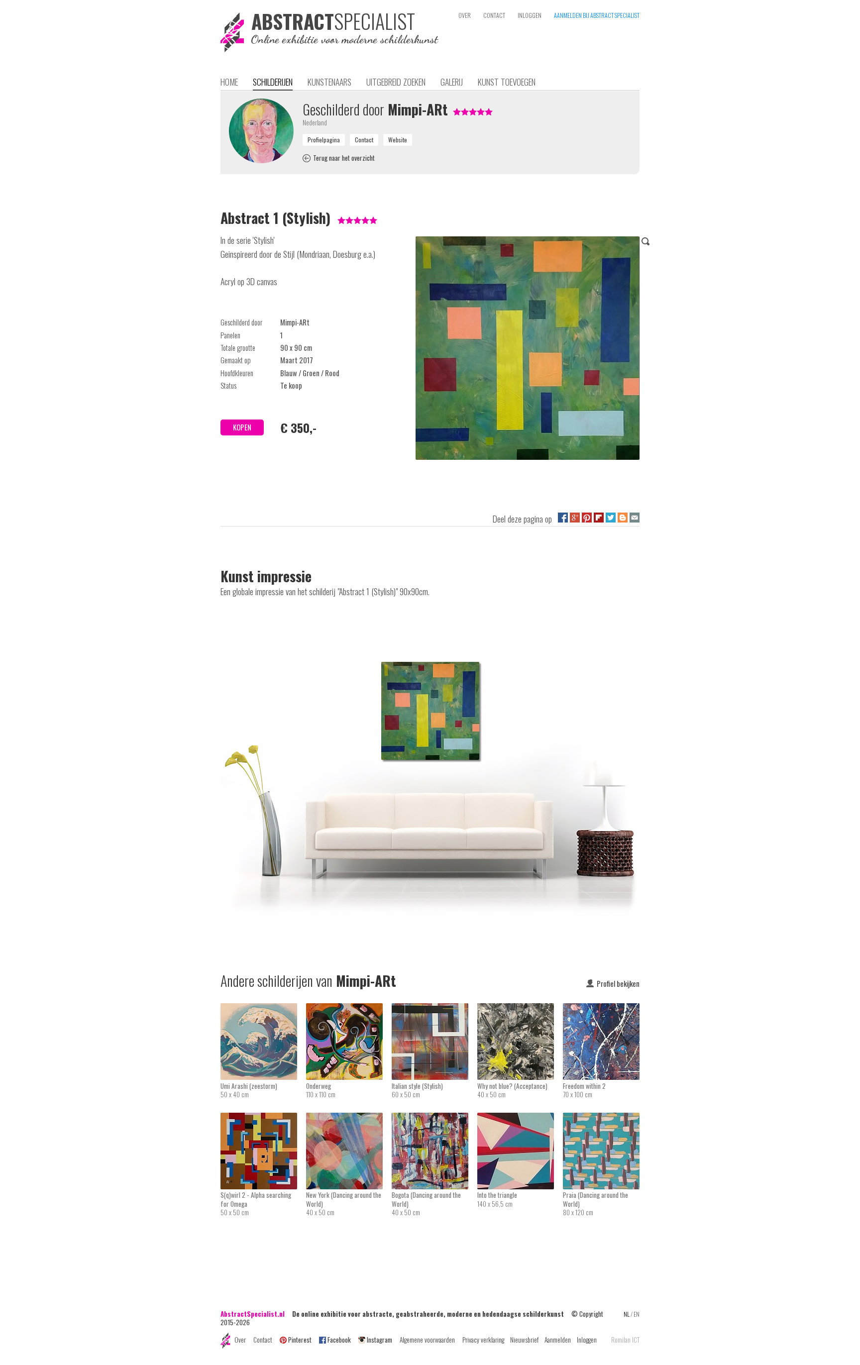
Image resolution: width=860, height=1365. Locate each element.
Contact (262, 1340)
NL (627, 1314)
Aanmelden (557, 1340)
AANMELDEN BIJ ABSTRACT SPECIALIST (597, 15)
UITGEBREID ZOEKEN (396, 81)
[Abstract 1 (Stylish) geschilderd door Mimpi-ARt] (528, 349)
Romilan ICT (625, 1340)
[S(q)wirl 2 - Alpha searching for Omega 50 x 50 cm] (263, 1119)
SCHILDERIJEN (273, 81)
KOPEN (242, 427)
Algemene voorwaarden (427, 1340)
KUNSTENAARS (329, 81)
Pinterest (300, 1340)
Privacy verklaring (483, 1340)
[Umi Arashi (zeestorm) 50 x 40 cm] (263, 1009)
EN (637, 1314)
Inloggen (587, 1340)
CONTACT (494, 15)
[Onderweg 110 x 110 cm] (349, 1009)
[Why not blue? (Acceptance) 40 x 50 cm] (520, 1009)
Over (240, 1340)
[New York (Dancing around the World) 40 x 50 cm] (349, 1119)
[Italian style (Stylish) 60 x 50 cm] (434, 1009)
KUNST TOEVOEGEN (507, 81)
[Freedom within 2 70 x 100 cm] (601, 1009)
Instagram (379, 1340)
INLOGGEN (529, 15)
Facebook (339, 1340)
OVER (464, 15)
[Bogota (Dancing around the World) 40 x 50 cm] (434, 1119)
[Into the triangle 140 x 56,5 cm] (520, 1119)
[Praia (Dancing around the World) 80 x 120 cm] (601, 1119)
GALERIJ (451, 81)
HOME (229, 81)
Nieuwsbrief (524, 1340)
